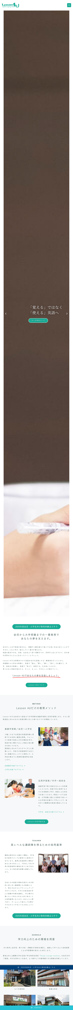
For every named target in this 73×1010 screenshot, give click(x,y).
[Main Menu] (69, 5)
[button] (6, 313)
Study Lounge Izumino (50, 955)
